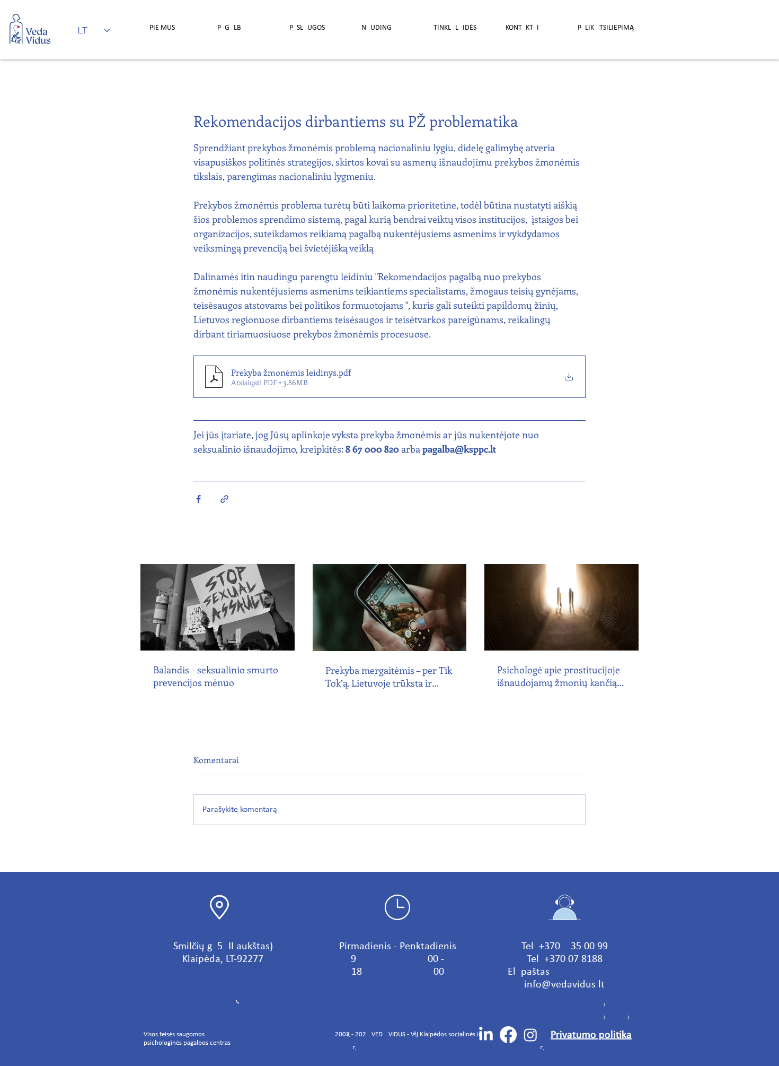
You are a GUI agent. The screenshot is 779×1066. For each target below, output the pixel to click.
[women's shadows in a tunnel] (561, 607)
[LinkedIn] (485, 1034)
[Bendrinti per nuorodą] (224, 499)
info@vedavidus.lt (564, 985)
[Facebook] (508, 1034)
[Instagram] (530, 1034)
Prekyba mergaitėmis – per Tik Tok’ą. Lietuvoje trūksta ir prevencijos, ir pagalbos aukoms (388, 676)
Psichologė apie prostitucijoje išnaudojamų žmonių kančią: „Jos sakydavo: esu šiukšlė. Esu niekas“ (560, 676)
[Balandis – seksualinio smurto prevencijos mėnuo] (217, 607)
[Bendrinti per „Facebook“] (198, 499)
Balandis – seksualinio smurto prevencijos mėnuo (215, 676)
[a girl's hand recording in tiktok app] (390, 607)
